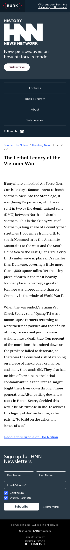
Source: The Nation (16, 145)
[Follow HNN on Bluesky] (22, 131)
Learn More (51, 507)
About (35, 109)
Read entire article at (31, 437)
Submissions (35, 120)
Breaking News (41, 145)
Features (35, 88)
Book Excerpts (35, 99)
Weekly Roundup (21, 497)
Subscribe (17, 67)
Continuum (17, 493)
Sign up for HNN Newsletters (35, 530)
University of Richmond (52, 7)
